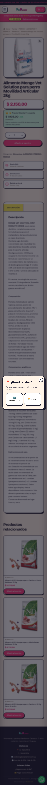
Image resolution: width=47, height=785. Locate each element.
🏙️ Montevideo (14, 399)
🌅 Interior (32, 399)
